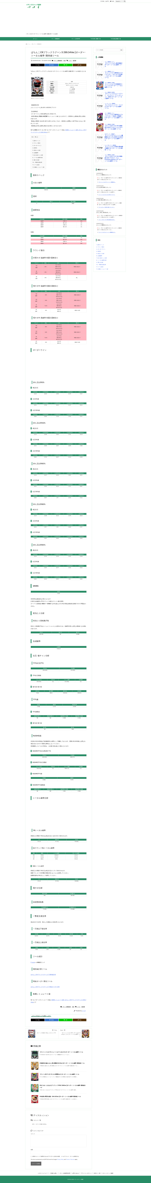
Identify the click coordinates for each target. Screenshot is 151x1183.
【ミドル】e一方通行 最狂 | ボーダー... (106, 207)
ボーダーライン (37, 145)
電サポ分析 (35, 160)
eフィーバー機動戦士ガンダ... (102, 225)
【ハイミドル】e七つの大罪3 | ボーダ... (106, 194)
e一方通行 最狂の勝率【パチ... (102, 199)
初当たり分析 (36, 150)
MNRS (34, 148)
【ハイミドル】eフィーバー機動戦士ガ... (107, 232)
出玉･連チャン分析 (37, 155)
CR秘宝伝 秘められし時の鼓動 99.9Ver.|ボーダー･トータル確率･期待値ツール (62, 1063)
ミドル (70, 60)
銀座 (65, 60)
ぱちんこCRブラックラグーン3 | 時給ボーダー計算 (45, 987)
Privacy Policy (60, 1159)
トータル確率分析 (37, 157)
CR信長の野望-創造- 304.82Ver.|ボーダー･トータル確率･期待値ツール (60, 1096)
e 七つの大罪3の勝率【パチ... (102, 187)
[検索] (124, 1)
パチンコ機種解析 (37, 44)
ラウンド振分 (36, 143)
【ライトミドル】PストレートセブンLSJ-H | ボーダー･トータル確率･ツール (61, 1052)
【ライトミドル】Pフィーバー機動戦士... (107, 182)
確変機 (74, 60)
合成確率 (35, 152)
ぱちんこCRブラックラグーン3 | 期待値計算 (43, 974)
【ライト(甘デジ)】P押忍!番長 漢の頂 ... (106, 219)
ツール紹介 (36, 164)
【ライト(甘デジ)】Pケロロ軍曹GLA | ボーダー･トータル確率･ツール (59, 1074)
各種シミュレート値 (38, 167)
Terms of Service (70, 1159)
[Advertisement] (75, 21)
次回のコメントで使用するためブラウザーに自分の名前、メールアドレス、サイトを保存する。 (56, 1156)
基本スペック (36, 140)
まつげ (84, 1011)
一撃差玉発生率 (37, 162)
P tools (33, 962)
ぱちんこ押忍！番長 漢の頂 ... (102, 212)
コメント (33, 1133)
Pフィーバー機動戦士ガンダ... (102, 174)
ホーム (28, 44)
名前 (32, 1149)
